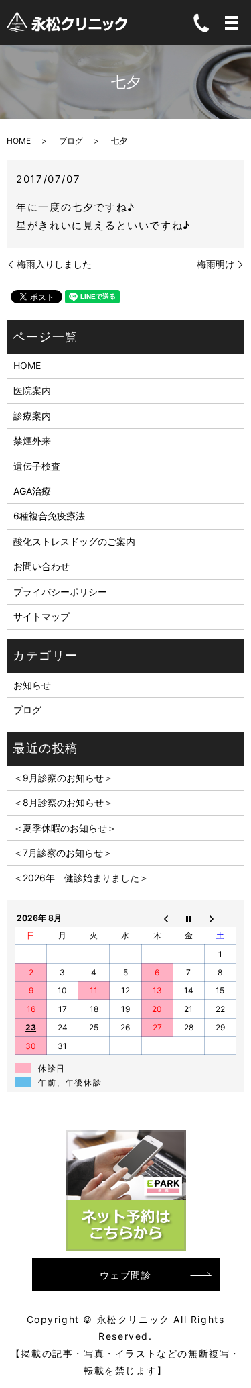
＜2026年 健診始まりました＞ (81, 877)
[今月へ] (188, 917)
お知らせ (32, 685)
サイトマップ (41, 616)
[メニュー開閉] (231, 23)
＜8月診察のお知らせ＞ (63, 802)
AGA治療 (32, 491)
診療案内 (32, 416)
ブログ (71, 141)
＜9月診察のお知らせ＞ (63, 777)
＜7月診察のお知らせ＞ (62, 852)
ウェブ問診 (126, 1275)
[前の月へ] (157, 917)
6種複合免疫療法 (49, 516)
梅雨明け (215, 264)
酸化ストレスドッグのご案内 (74, 541)
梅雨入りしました (54, 264)
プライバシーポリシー (60, 591)
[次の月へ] (220, 917)
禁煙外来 (32, 440)
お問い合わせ (41, 566)
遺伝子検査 (36, 466)
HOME (19, 141)
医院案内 (32, 390)
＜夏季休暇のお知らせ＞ (64, 828)
